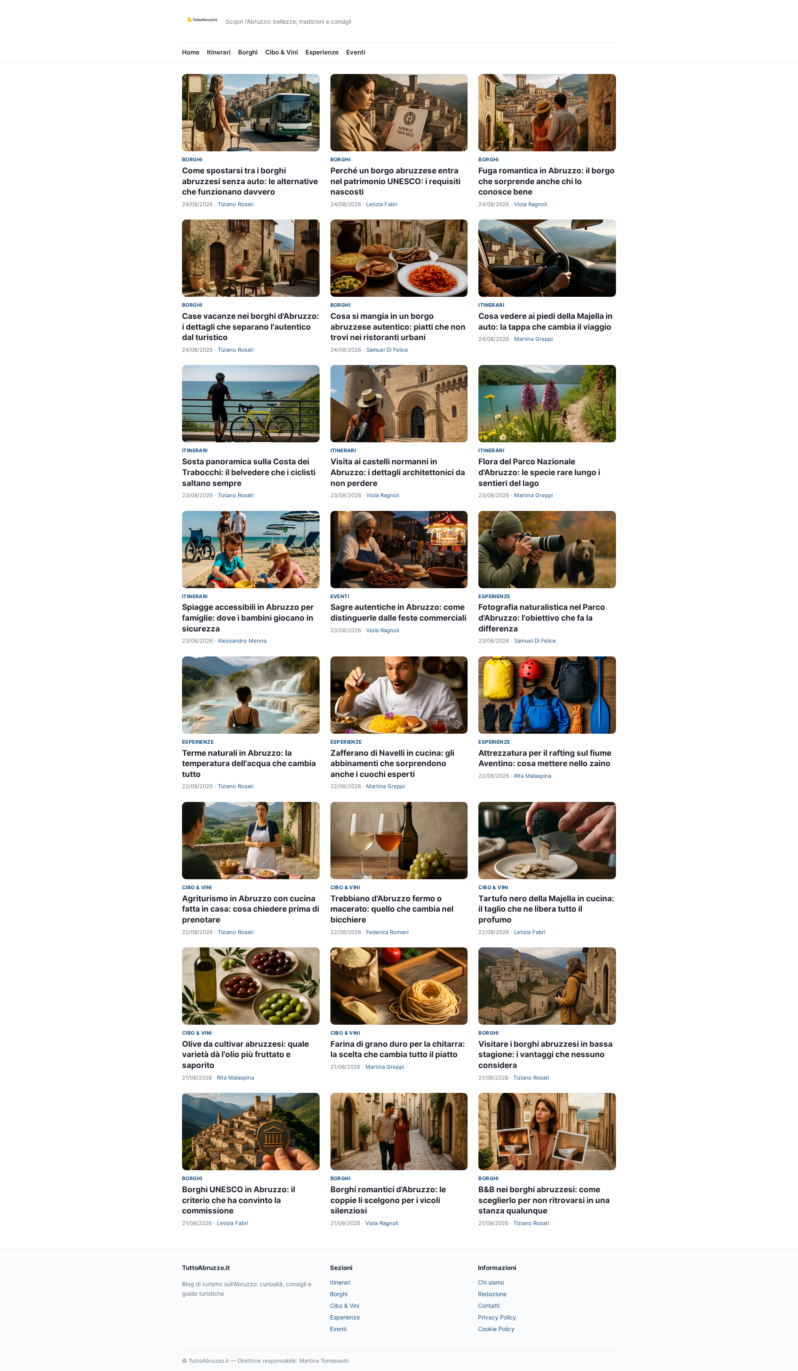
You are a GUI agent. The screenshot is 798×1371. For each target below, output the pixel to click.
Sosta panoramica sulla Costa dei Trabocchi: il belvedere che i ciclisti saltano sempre (248, 472)
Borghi (248, 52)
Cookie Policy (496, 1328)
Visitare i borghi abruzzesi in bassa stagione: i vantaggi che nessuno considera (545, 1054)
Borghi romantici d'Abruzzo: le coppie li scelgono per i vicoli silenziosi (388, 1200)
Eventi (355, 52)
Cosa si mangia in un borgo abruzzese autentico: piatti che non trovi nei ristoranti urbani (398, 326)
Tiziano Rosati (236, 204)
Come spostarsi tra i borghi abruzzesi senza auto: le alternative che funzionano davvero (250, 181)
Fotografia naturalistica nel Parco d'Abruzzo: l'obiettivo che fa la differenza (541, 617)
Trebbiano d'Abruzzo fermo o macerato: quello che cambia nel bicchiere (391, 909)
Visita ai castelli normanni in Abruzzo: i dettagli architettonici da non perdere (397, 472)
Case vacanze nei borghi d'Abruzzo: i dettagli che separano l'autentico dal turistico (250, 326)
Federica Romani (387, 932)
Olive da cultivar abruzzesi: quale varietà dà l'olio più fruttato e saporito (245, 1054)
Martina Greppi (533, 338)
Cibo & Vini (281, 52)
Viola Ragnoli (530, 204)
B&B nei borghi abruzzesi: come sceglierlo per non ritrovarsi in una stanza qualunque (544, 1200)
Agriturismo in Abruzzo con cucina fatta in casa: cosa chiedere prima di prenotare (250, 909)
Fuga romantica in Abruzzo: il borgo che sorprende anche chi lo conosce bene (546, 181)
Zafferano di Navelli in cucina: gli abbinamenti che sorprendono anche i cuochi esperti (392, 763)
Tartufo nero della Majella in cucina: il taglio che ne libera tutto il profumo (546, 909)
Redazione (492, 1293)
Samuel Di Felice (387, 349)
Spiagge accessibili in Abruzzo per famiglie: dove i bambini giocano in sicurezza (248, 617)
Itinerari (219, 52)
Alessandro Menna (242, 640)
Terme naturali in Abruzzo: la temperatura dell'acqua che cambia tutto (249, 763)
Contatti (489, 1305)
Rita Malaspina (532, 775)
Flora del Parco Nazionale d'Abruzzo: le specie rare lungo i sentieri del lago (539, 472)
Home (191, 52)
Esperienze (322, 52)
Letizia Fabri (381, 204)
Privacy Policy (497, 1317)
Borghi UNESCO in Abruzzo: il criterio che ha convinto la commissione (238, 1200)
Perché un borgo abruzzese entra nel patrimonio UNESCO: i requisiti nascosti (395, 181)
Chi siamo (491, 1282)
